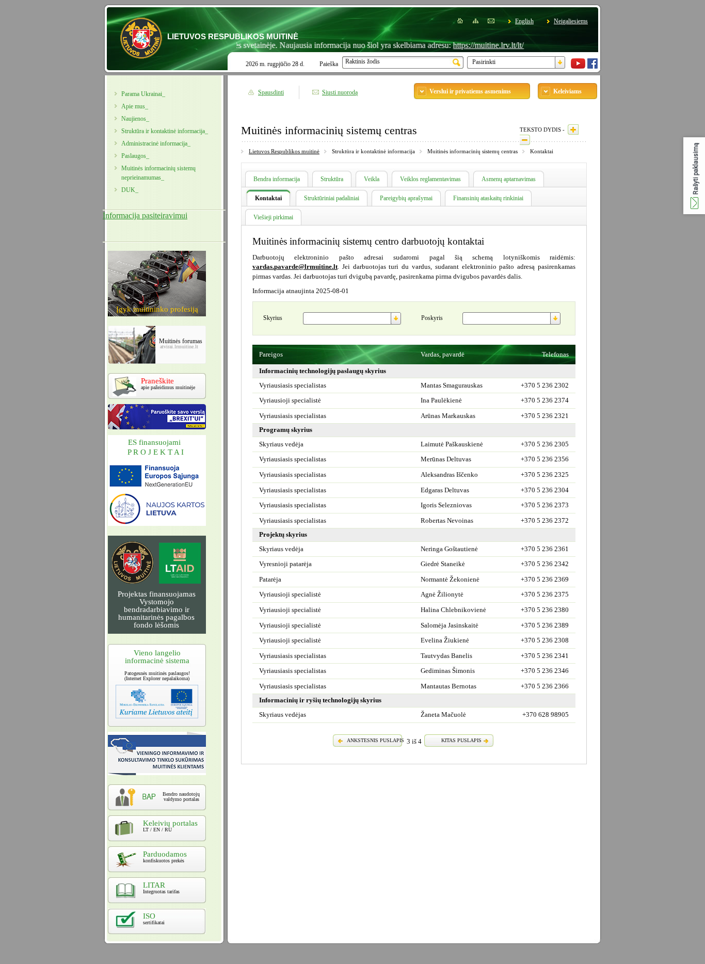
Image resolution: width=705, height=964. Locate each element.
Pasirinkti (483, 62)
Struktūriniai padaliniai (331, 198)
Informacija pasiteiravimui (145, 215)
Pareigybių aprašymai (406, 198)
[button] (694, 175)
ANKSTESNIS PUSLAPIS (375, 740)
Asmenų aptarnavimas (509, 179)
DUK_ (129, 190)
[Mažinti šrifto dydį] (525, 140)
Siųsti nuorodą (340, 92)
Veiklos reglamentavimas (430, 179)
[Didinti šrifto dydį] (573, 129)
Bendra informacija (276, 179)
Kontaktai (268, 198)
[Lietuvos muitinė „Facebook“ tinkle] (592, 66)
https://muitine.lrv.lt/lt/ (469, 45)
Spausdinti (271, 92)
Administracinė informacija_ (155, 143)
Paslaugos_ (135, 155)
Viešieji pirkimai (273, 217)
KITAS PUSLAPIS (461, 740)
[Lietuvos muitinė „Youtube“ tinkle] (578, 66)
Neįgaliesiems (571, 21)
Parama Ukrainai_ (143, 94)
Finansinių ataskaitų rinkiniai (488, 198)
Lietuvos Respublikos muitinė (284, 151)
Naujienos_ (135, 118)
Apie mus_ (134, 106)
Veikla (371, 179)
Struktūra (332, 179)
